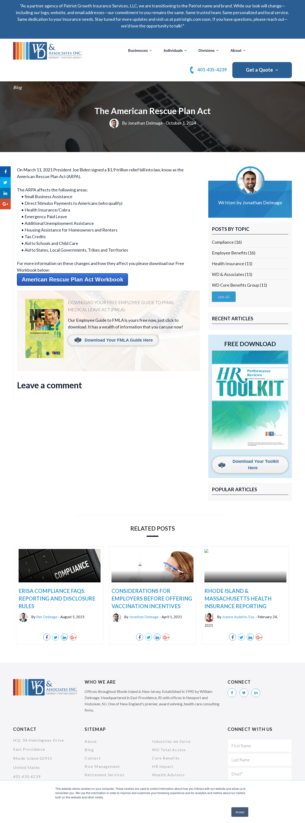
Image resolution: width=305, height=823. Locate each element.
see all (224, 296)
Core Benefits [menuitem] (166, 758)
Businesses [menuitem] (138, 50)
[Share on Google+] (5, 204)
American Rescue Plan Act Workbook (72, 279)
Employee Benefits (233, 252)
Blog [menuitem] (89, 749)
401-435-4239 (212, 69)
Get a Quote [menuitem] (259, 70)
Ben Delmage (46, 617)
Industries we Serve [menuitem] (171, 741)
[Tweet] (5, 182)
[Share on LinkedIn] (5, 193)
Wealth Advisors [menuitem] (168, 774)
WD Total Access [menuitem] (169, 749)
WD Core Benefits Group (239, 285)
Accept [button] (239, 812)
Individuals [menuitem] (173, 50)
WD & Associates (232, 274)
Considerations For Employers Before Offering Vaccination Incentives (152, 598)
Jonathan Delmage (145, 123)
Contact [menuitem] (93, 758)
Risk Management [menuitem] (102, 766)
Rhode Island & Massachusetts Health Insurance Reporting (238, 598)
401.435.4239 (27, 776)
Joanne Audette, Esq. (238, 617)
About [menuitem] (236, 50)
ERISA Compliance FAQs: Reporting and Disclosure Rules (57, 598)
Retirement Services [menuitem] (104, 774)
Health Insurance (232, 263)
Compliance (227, 242)
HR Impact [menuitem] (162, 766)
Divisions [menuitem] (206, 50)
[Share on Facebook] (5, 171)
